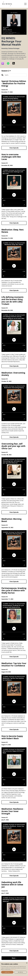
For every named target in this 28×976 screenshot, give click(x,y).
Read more (13, 969)
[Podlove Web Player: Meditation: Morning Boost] (14, 548)
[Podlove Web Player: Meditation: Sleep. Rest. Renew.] (14, 259)
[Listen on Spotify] (9, 63)
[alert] (14, 969)
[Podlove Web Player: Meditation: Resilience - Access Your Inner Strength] (14, 842)
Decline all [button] (20, 972)
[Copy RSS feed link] (13, 63)
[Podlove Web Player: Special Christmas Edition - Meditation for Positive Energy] (14, 114)
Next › (14, 958)
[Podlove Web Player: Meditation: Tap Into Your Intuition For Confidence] (14, 694)
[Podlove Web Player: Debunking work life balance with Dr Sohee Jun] (14, 915)
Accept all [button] (7, 972)
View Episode (14, 148)
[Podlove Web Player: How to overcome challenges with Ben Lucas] (14, 187)
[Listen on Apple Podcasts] (3, 63)
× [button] (26, 963)
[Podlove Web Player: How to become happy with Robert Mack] (14, 766)
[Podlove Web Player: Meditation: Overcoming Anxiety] (14, 402)
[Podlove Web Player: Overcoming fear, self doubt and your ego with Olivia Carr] (14, 476)
